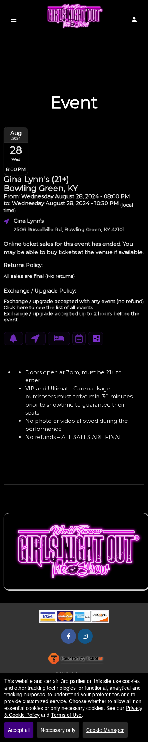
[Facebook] (68, 636)
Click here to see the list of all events (48, 307)
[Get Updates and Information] (13, 338)
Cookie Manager (105, 729)
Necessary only (58, 729)
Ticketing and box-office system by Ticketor (75, 660)
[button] (134, 20)
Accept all (19, 729)
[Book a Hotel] (59, 338)
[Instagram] (85, 636)
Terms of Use (66, 714)
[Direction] (35, 338)
